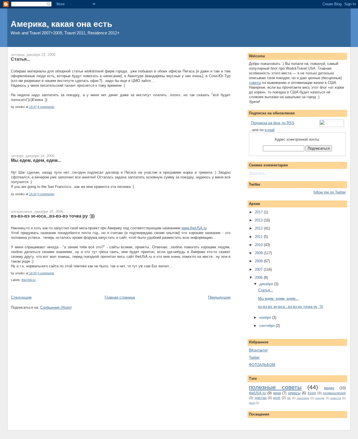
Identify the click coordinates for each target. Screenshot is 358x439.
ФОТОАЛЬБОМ (262, 365)
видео (329, 388)
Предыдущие (219, 297)
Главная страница (120, 297)
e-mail (269, 130)
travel (312, 393)
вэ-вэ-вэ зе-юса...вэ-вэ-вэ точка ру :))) (53, 215)
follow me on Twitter (330, 192)
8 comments (45, 106)
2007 (259, 269)
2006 (259, 277)
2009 (259, 253)
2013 (259, 220)
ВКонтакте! (258, 350)
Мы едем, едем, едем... (36, 160)
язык (252, 402)
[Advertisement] (113, 134)
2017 (259, 212)
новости (335, 398)
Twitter (254, 357)
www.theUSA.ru (194, 228)
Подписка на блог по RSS (272, 123)
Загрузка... (258, 173)
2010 (259, 245)
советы (255, 83)
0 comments (45, 194)
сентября (267, 326)
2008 (259, 261)
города (319, 398)
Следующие (21, 297)
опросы (294, 393)
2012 (259, 228)
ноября (265, 317)
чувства (261, 398)
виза (277, 393)
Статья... (20, 59)
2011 (259, 237)
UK (289, 398)
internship (303, 398)
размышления (334, 393)
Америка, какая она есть (61, 24)
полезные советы (275, 387)
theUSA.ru (29, 280)
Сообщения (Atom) (56, 307)
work (276, 398)
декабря (266, 284)
